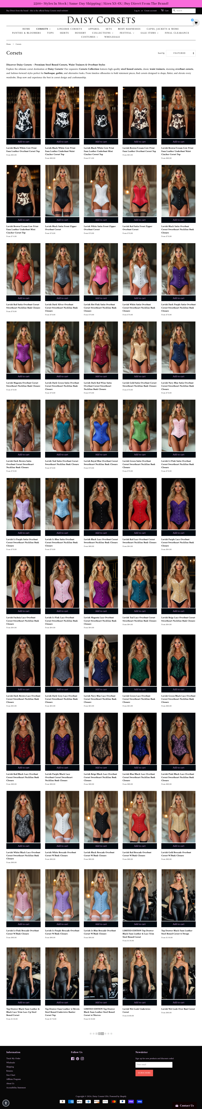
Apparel (94, 29)
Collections (102, 33)
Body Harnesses (129, 29)
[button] (5, 1103)
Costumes (88, 37)
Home (26, 29)
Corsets (42, 29)
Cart (166, 11)
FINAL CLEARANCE (177, 33)
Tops (50, 33)
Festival (126, 33)
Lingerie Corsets (69, 29)
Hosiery (80, 33)
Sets (109, 29)
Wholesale (112, 37)
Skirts (64, 33)
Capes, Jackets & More (163, 29)
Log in (137, 11)
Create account (150, 11)
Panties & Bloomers (26, 33)
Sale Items (149, 33)
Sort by (161, 53)
